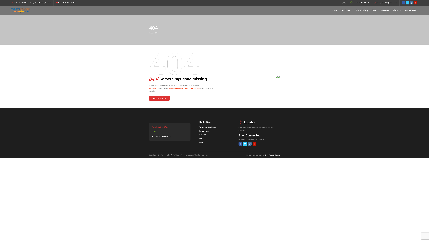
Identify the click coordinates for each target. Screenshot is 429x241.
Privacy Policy (204, 131)
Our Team (203, 135)
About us (397, 10)
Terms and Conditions (207, 127)
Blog (201, 142)
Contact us (410, 10)
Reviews (385, 10)
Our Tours (345, 10)
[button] (159, 98)
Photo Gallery (362, 10)
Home (334, 10)
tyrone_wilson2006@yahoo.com (386, 3)
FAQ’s (374, 10)
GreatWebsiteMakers (272, 155)
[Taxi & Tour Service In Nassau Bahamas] (20, 10)
